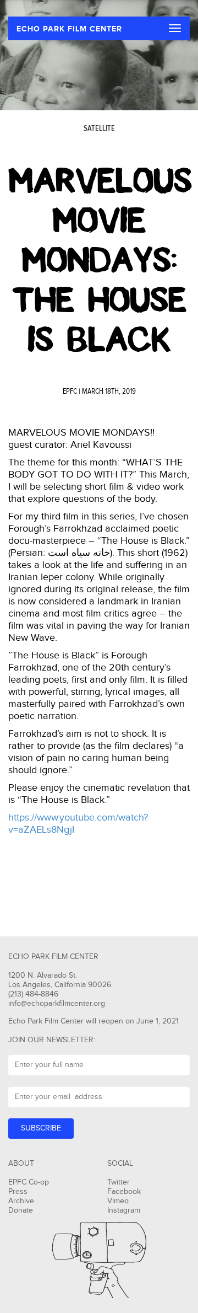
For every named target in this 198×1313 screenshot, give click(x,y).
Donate (20, 1210)
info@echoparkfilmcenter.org (56, 1003)
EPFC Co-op (28, 1182)
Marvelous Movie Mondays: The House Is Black (100, 260)
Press (18, 1191)
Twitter (118, 1182)
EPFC (70, 391)
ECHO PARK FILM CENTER (69, 29)
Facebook (124, 1191)
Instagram (123, 1210)
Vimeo (118, 1201)
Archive (21, 1201)
